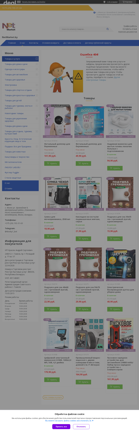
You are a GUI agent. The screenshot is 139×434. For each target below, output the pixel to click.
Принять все (61, 427)
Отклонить (81, 427)
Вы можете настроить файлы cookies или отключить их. (68, 421)
